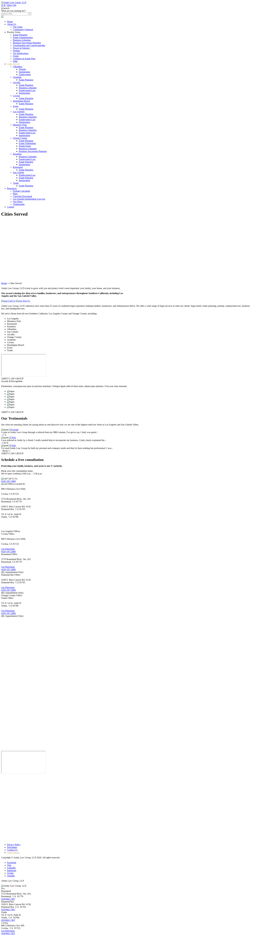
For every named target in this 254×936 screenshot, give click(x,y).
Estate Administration (23, 37)
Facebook (11, 862)
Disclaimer (12, 847)
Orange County (20, 138)
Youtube (11, 876)
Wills (15, 61)
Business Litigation (22, 40)
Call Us (11, 301)
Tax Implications (20, 53)
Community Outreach (23, 29)
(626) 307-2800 (8, 481)
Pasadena (17, 154)
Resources (12, 188)
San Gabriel (18, 172)
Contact (10, 207)
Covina (16, 95)
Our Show (18, 201)
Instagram (11, 870)
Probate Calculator (21, 191)
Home (10, 21)
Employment (25, 74)
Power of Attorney (21, 48)
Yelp (9, 865)
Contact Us (12, 850)
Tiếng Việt (11, 5)
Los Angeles (19, 111)
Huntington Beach (21, 101)
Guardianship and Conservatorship (29, 45)
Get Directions (8, 549)
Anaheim (17, 77)
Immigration (24, 72)
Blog (15, 193)
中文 (3, 5)
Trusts (16, 56)
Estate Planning (20, 35)
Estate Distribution (27, 143)
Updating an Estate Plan (24, 58)
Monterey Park (20, 125)
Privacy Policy (14, 844)
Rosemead (18, 167)
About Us (11, 24)
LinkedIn (11, 868)
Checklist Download (22, 196)
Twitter (10, 873)
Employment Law (27, 90)
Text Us (26, 301)
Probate (16, 50)
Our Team (17, 27)
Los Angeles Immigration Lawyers (29, 199)
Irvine (15, 106)
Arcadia (16, 82)
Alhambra (17, 66)
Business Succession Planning (27, 42)
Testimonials (19, 204)
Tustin (16, 183)
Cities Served (13, 64)
